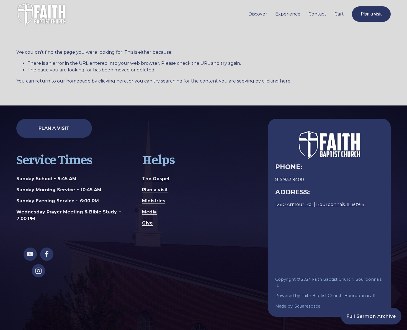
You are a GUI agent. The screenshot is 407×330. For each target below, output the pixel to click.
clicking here (112, 81)
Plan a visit (371, 14)
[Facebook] (46, 254)
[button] (371, 316)
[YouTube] (30, 254)
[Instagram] (38, 270)
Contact (317, 14)
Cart (339, 14)
